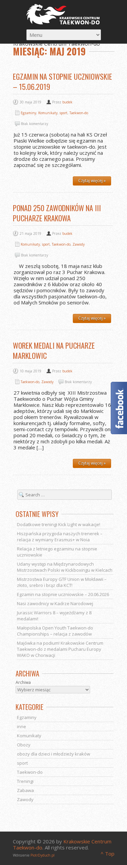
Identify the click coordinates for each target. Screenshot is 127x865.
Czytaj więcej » (92, 180)
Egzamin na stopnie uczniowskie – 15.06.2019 (62, 81)
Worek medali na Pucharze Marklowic (54, 350)
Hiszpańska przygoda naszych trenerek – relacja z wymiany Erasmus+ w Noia (60, 536)
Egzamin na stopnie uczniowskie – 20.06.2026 (63, 594)
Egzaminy (28, 112)
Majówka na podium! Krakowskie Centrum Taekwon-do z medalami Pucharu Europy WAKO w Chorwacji (60, 649)
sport (63, 112)
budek (67, 102)
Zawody (78, 244)
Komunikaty (48, 112)
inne (21, 726)
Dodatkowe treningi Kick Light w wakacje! (58, 524)
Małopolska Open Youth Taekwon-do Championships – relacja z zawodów (55, 631)
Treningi (25, 781)
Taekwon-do (78, 112)
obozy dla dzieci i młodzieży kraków (53, 754)
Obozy (23, 745)
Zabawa (25, 790)
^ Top (107, 853)
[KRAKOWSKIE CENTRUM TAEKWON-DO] (63, 14)
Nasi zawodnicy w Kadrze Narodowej (55, 603)
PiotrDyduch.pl (42, 855)
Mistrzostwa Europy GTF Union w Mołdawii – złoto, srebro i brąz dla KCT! (62, 582)
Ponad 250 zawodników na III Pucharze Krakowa (57, 212)
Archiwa (23, 682)
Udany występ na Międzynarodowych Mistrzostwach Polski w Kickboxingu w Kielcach (64, 567)
